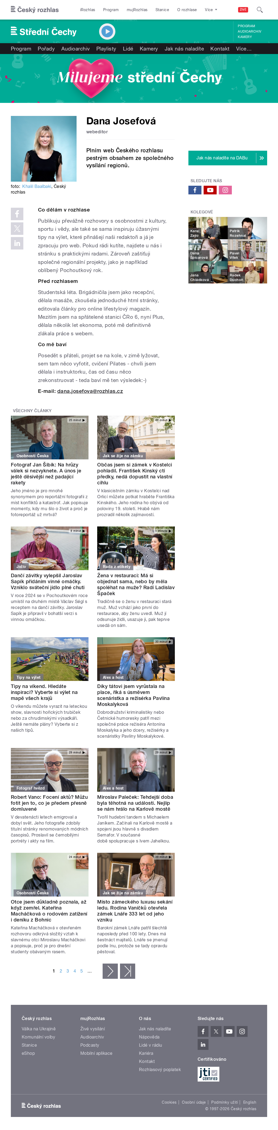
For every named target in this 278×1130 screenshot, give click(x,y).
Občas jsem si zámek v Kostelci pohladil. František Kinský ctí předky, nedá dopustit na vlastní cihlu (134, 473)
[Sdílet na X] (17, 228)
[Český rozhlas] (35, 10)
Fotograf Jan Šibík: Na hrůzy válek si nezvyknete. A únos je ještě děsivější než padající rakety (46, 473)
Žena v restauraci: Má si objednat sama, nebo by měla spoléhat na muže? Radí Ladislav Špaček (136, 584)
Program (111, 10)
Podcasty (89, 1045)
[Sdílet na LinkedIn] (17, 243)
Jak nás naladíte (184, 49)
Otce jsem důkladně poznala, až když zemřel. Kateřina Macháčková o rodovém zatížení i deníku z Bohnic (49, 911)
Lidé (128, 49)
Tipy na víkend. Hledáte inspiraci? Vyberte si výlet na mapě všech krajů (44, 692)
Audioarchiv (249, 31)
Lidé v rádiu (150, 1045)
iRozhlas (87, 10)
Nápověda (149, 1037)
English (249, 1102)
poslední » (127, 971)
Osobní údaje (194, 1102)
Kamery (245, 37)
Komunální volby (38, 1037)
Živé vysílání (92, 1028)
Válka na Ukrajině (39, 1028)
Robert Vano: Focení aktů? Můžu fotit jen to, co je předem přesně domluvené (49, 803)
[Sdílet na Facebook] (17, 214)
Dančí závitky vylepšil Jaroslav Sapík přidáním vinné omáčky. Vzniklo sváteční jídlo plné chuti (48, 581)
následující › (110, 971)
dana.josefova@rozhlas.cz (90, 391)
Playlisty (106, 49)
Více (244, 49)
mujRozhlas (137, 10)
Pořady (46, 49)
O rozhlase (187, 10)
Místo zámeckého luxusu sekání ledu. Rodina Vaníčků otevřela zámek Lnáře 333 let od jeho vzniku (134, 911)
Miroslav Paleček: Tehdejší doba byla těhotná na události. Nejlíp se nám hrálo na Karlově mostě (135, 803)
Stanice (162, 10)
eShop (28, 1053)
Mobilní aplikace (96, 1053)
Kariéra (146, 1053)
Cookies (169, 1102)
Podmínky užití (224, 1102)
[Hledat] (259, 10)
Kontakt (219, 49)
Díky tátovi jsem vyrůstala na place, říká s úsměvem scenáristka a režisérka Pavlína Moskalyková (133, 695)
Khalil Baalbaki (36, 186)
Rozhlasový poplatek (160, 1069)
